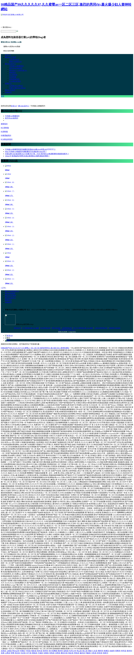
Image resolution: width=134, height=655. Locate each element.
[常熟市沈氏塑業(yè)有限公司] (12, 15)
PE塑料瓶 (12, 77)
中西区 (22, 651)
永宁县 (28, 653)
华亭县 (123, 651)
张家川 (105, 653)
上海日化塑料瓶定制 (100, 328)
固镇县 (34, 653)
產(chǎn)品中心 (10, 64)
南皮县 (70, 653)
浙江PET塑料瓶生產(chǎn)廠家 (83, 328)
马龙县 (23, 653)
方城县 (40, 653)
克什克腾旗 (53, 651)
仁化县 (94, 651)
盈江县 (84, 651)
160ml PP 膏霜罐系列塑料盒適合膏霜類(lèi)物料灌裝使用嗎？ (27, 156)
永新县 (3, 651)
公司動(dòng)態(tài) (16, 86)
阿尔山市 (15, 651)
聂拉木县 (64, 653)
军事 (12, 653)
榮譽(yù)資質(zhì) (15, 61)
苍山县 (79, 651)
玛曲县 (88, 653)
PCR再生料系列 (15, 81)
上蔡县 (7, 653)
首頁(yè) (8, 55)
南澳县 (106, 651)
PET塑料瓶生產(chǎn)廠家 (30, 328)
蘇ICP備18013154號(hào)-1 (67, 330)
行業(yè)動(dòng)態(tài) (17, 88)
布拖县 (51, 653)
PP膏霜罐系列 (14, 79)
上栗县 (9, 651)
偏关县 (82, 653)
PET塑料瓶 (13, 75)
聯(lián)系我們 (10, 90)
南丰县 (39, 651)
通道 (89, 651)
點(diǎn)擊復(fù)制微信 (8, 31)
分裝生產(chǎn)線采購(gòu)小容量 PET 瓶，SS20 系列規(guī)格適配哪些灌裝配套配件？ (37, 154)
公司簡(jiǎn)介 (14, 59)
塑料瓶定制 (17, 328)
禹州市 (60, 651)
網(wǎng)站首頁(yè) (12, 291)
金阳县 (65, 651)
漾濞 (2, 653)
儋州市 (100, 651)
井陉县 (76, 653)
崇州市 (45, 651)
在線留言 (8, 92)
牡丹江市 (72, 651)
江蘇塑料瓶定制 (67, 328)
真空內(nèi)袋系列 (15, 68)
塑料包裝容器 (56, 328)
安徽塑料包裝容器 (114, 328)
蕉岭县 (33, 651)
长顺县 (46, 653)
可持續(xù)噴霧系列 (16, 66)
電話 (8, 340)
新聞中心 (8, 83)
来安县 (99, 653)
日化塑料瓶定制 (45, 328)
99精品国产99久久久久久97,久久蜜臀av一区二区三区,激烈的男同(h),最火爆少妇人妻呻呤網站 (35, 348)
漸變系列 (12, 72)
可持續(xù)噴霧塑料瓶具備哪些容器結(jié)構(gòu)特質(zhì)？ (30, 149)
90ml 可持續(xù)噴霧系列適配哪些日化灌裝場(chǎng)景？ (26, 151)
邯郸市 (117, 651)
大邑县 (93, 653)
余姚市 (112, 651)
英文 (2, 96)
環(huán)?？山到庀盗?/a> (18, 70)
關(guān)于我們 (10, 57)
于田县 (28, 651)
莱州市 (129, 651)
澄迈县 (17, 653)
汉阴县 (57, 653)
